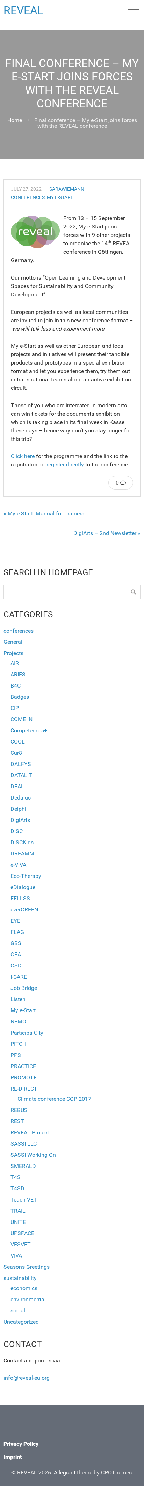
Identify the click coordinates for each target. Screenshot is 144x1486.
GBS (15, 943)
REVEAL (23, 10)
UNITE (18, 1222)
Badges (19, 696)
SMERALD (23, 1166)
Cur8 (16, 752)
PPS (15, 1055)
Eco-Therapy (25, 876)
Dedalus (20, 797)
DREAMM (22, 853)
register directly (65, 464)
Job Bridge (23, 988)
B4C (15, 685)
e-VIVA (18, 864)
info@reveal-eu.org (26, 1377)
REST (17, 1121)
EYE (15, 920)
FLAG (17, 932)
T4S (15, 1177)
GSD (16, 965)
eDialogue (22, 887)
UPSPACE (22, 1233)
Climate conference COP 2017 (54, 1099)
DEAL (17, 786)
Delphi (18, 808)
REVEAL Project (29, 1132)
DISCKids (22, 842)
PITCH (18, 1044)
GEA (15, 954)
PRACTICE (23, 1066)
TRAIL (18, 1210)
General (12, 642)
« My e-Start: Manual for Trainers (43, 513)
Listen (18, 999)
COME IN (21, 719)
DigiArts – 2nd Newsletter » (107, 533)
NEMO (18, 1021)
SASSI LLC (23, 1143)
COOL (17, 741)
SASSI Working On (33, 1155)
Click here (23, 456)
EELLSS (20, 898)
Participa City (26, 1032)
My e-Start (60, 197)
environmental (28, 1299)
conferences (28, 197)
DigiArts (20, 820)
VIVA (16, 1255)
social (17, 1310)
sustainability (20, 1278)
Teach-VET (23, 1199)
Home (14, 120)
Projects (13, 653)
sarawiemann (66, 189)
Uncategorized (21, 1321)
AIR (14, 663)
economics (23, 1288)
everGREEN (24, 909)
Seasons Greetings (26, 1266)
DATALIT (21, 775)
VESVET (20, 1244)
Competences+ (28, 730)
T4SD (17, 1188)
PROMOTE (23, 1077)
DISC (16, 831)
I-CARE (18, 976)
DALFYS (20, 764)
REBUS (19, 1110)
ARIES (18, 674)
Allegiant (64, 1472)
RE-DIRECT (23, 1088)
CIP (14, 708)
